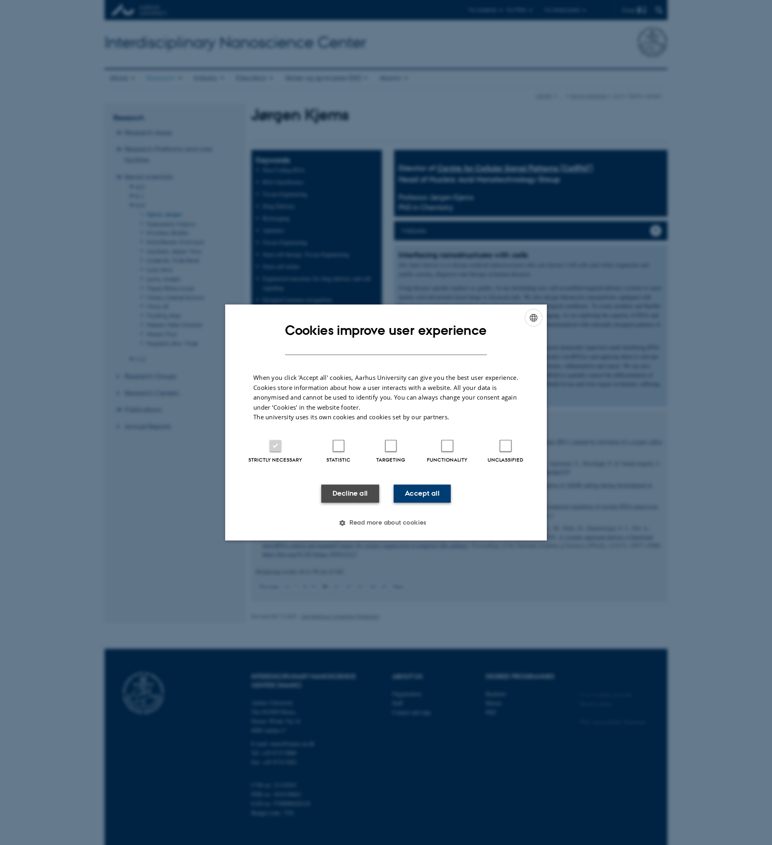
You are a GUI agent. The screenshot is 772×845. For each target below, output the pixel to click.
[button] (386, 523)
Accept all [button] (422, 493)
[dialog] (386, 422)
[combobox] (534, 318)
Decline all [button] (350, 493)
